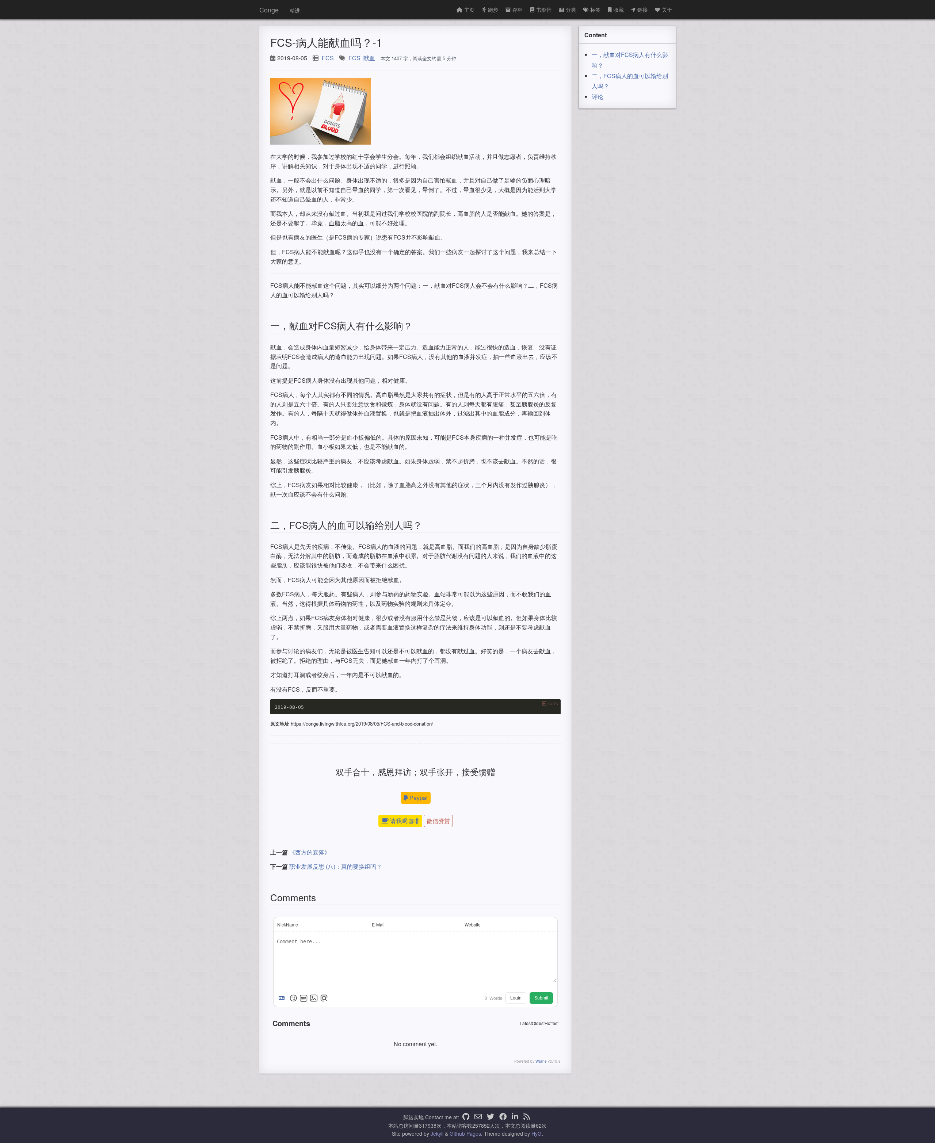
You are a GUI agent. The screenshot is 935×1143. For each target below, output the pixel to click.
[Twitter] (490, 1117)
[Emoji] (293, 998)
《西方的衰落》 (309, 852)
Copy (553, 704)
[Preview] (324, 998)
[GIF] (303, 998)
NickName (287, 924)
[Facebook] (502, 1117)
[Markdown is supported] (283, 998)
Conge (269, 9)
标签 (595, 9)
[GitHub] (466, 1117)
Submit (541, 998)
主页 (469, 9)
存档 (517, 9)
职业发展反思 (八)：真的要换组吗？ (335, 866)
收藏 (619, 9)
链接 (642, 9)
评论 (597, 96)
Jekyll (437, 1133)
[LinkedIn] (515, 1117)
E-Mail (378, 924)
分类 (571, 9)
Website (473, 924)
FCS (328, 58)
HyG (536, 1133)
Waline (541, 1061)
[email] (478, 1117)
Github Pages (465, 1133)
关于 (667, 9)
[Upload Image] (313, 998)
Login (516, 998)
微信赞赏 (438, 821)
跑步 (493, 9)
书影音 (544, 9)
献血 (369, 58)
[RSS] (527, 1117)
